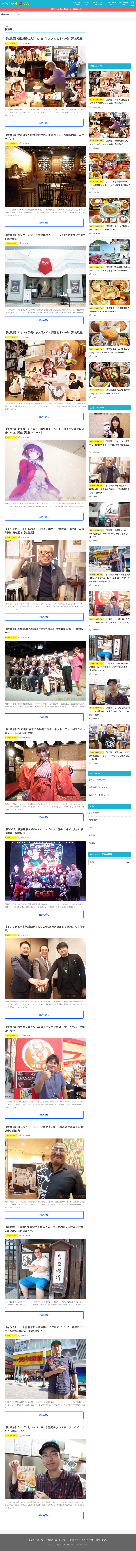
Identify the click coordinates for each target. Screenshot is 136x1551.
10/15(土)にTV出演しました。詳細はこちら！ (68, 9)
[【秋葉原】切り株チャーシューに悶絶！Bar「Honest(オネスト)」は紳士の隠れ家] (45, 1197)
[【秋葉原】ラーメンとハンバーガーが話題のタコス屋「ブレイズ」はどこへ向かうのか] (45, 1497)
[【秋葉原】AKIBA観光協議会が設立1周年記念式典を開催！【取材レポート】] (45, 699)
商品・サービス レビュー (100, 795)
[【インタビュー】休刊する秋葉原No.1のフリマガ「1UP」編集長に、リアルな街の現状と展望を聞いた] (45, 1397)
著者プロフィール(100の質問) (81, 1540)
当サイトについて (36, 1540)
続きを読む (44, 123)
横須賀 (92, 843)
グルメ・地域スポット (99, 780)
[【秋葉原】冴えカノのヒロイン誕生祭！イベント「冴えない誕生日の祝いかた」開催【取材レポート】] (45, 499)
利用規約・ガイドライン (56, 1540)
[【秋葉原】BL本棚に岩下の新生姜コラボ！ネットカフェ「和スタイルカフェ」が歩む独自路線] (45, 799)
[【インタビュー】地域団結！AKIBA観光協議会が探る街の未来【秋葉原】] (45, 996)
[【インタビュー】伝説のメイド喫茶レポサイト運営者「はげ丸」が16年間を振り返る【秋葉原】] (45, 599)
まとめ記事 (94, 813)
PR (90, 828)
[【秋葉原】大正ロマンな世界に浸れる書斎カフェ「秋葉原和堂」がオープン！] (45, 205)
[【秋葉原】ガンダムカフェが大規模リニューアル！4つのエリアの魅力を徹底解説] (45, 305)
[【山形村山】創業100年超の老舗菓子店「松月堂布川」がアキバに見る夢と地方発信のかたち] (45, 1297)
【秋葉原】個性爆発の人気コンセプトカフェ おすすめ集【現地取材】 (45, 38)
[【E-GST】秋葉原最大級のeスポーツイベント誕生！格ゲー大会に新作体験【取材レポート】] (45, 899)
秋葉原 (92, 835)
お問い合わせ (101, 1540)
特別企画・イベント (98, 787)
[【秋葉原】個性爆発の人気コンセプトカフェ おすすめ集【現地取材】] (45, 104)
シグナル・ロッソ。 (63, 1545)
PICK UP (93, 820)
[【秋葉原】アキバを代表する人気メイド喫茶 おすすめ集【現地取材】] (45, 398)
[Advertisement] (109, 42)
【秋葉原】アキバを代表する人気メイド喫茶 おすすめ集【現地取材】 (45, 332)
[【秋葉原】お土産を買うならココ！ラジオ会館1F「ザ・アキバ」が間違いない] (45, 1097)
